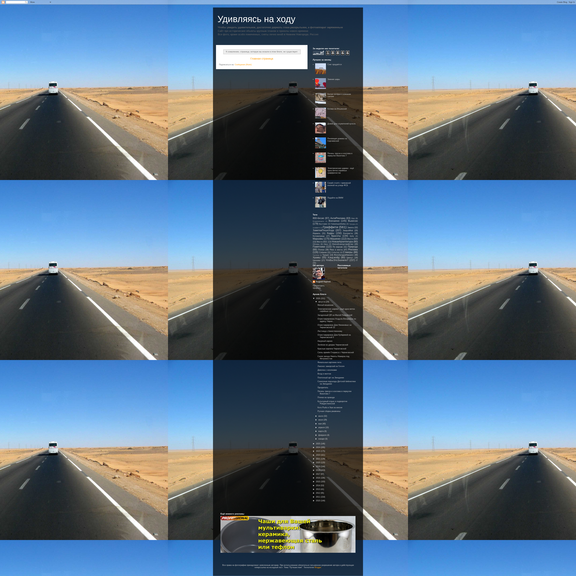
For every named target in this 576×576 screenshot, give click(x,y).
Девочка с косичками (327, 370)
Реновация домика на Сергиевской (337, 139)
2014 (318, 485)
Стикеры (348, 252)
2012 (318, 493)
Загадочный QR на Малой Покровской (335, 315)
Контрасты (348, 233)
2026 (318, 298)
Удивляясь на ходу (256, 19)
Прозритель (323, 387)
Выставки (323, 224)
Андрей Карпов (323, 281)
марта (321, 431)
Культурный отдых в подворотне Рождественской (332, 402)
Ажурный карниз (325, 341)
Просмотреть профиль (319, 287)
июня (321, 420)
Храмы (317, 257)
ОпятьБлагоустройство (342, 244)
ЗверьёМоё (348, 230)
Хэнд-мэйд (333, 257)
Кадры (330, 233)
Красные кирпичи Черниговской (332, 349)
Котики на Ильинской (337, 109)
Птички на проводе (326, 397)
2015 (318, 481)
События (335, 252)
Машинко (335, 238)
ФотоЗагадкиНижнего (343, 255)
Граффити (330, 227)
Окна (326, 244)
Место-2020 (352, 239)
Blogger (318, 567)
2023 (318, 451)
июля (321, 416)
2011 (318, 497)
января (321, 439)
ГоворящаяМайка (338, 224)
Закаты (350, 227)
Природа (353, 246)
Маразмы (318, 238)
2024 (318, 447)
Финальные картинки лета (329, 362)
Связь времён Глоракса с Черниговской (336, 352)
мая (320, 424)
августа (322, 302)
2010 (318, 501)
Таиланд (316, 255)
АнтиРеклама (337, 218)
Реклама (353, 249)
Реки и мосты (336, 250)
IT (357, 260)
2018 (318, 470)
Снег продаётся (334, 64)
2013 (318, 489)
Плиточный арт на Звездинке (331, 377)
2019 (318, 466)
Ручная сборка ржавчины (329, 411)
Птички (321, 250)
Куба (352, 236)
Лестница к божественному (330, 331)
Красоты (336, 236)
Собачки (323, 252)
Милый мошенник (325, 305)
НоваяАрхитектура (342, 241)
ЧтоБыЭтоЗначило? (337, 260)
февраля (322, 435)
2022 (318, 455)
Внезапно (334, 221)
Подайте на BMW (335, 198)
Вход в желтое (324, 374)
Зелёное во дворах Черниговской (333, 345)
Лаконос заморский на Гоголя (331, 366)
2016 (318, 478)
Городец (352, 224)
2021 (318, 459)
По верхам (338, 247)
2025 (318, 443)
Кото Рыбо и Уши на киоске (330, 407)
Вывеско (353, 221)
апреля (321, 427)
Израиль (316, 233)
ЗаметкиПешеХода (323, 230)
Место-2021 (322, 242)
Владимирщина (318, 221)
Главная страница (261, 58)
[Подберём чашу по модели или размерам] (288, 534)
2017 (318, 474)
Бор (353, 218)
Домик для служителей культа (341, 124)
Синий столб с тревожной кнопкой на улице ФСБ (339, 184)
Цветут (349, 257)
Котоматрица (318, 236)
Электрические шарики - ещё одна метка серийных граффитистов (340, 170)
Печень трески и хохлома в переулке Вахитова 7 (339, 154)
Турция (325, 255)
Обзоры (316, 244)
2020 (318, 462)
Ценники (316, 260)
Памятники (319, 246)
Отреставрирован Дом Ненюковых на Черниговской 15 (334, 326)
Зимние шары (333, 79)
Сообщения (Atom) (243, 64)
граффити (316, 227)
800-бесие (318, 218)
